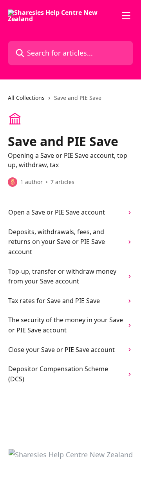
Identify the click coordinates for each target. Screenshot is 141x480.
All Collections (26, 97)
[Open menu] (126, 15)
